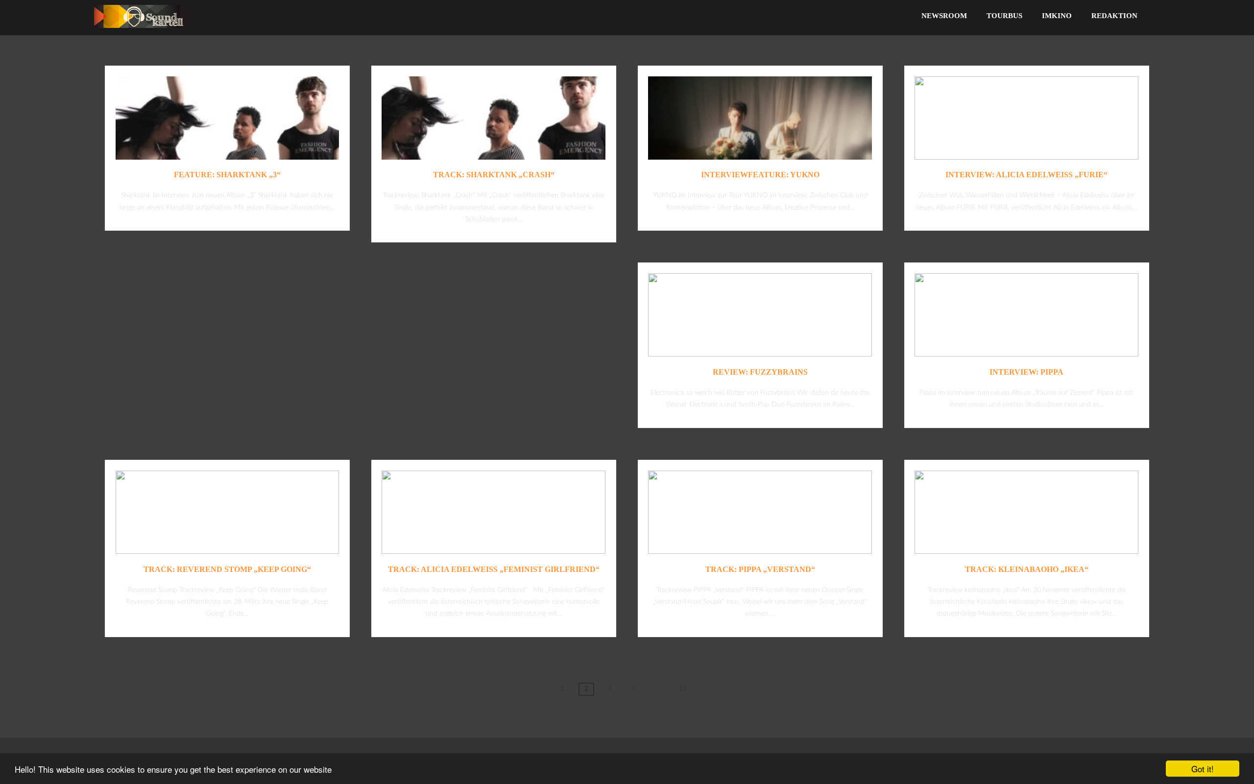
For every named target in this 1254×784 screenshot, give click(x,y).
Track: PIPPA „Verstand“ (760, 569)
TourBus (1004, 16)
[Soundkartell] (142, 30)
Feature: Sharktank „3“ (227, 174)
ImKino (1057, 16)
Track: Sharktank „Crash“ (494, 174)
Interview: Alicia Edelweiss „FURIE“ (1026, 174)
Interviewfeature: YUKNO (760, 174)
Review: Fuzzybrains (760, 372)
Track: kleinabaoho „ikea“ (1026, 569)
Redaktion (1114, 16)
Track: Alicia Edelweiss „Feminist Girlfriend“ (494, 569)
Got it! (1202, 768)
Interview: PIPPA (1026, 372)
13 (682, 689)
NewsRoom (944, 16)
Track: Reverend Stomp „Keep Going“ (227, 569)
